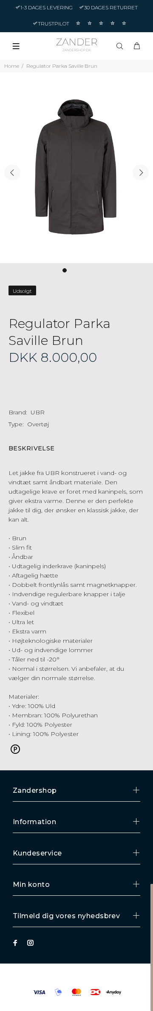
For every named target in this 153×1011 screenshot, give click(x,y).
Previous (12, 172)
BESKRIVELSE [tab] (31, 448)
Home (11, 66)
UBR (38, 412)
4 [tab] (82, 270)
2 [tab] (70, 270)
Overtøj (38, 424)
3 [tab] (76, 270)
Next (141, 172)
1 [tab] (64, 270)
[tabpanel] (76, 167)
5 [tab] (88, 270)
